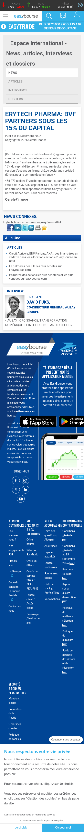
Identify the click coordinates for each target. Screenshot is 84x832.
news (13, 73)
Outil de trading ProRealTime (50, 588)
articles (15, 81)
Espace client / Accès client (31, 601)
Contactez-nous (15, 608)
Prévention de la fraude (15, 713)
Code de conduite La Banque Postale (14, 589)
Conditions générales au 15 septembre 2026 (68, 555)
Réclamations (50, 599)
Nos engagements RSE (15, 550)
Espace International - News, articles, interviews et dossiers (39, 53)
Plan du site (13, 563)
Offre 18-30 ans (32, 563)
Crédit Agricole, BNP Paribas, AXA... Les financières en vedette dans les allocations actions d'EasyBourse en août (43, 257)
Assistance (50, 546)
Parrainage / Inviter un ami (33, 618)
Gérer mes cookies (15, 726)
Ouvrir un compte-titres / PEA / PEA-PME (32, 580)
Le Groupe (15, 571)
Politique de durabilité (67, 635)
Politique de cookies (15, 737)
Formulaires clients (50, 575)
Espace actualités (49, 554)
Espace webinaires (50, 565)
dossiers (15, 99)
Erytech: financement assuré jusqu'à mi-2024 (32, 222)
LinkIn (17, 225)
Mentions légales (14, 700)
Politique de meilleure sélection (67, 614)
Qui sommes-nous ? (14, 535)
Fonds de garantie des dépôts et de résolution (68, 659)
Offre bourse (30, 541)
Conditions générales (68, 533)
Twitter (24, 225)
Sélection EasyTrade (32, 552)
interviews (17, 90)
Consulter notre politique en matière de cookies (29, 814)
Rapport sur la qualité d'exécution (68, 591)
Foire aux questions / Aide (50, 535)
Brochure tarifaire (67, 571)
